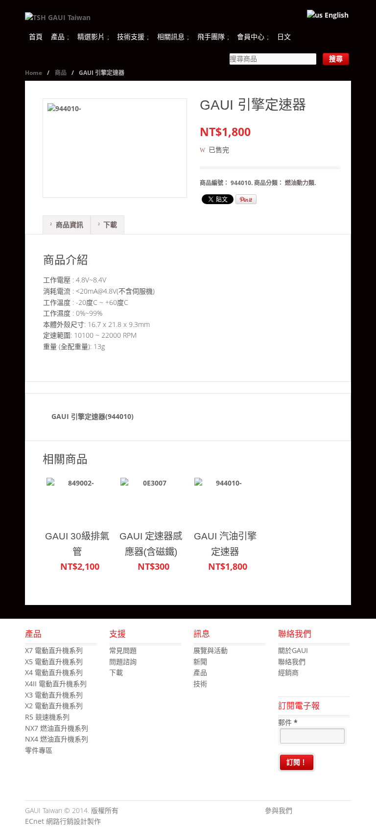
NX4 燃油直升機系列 (56, 739)
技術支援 (130, 36)
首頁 (36, 36)
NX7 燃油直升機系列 (56, 728)
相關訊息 (171, 36)
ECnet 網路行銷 (49, 821)
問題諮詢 (123, 661)
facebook (300, 811)
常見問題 (123, 650)
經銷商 (288, 672)
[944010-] (115, 148)
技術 (200, 683)
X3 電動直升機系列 (54, 694)
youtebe (329, 811)
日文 (284, 36)
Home (33, 73)
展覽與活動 (210, 650)
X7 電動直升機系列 (54, 650)
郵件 (288, 722)
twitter (314, 811)
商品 (61, 73)
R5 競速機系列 (47, 717)
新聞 (200, 661)
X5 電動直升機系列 (54, 661)
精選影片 (91, 36)
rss (344, 811)
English (336, 15)
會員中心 (250, 36)
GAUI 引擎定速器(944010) (92, 416)
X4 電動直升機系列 (54, 672)
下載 (110, 224)
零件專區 (38, 750)
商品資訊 (69, 224)
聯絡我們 (292, 661)
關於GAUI (293, 650)
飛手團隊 (211, 36)
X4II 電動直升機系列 (56, 683)
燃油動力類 (299, 183)
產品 (58, 36)
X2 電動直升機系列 (54, 705)
